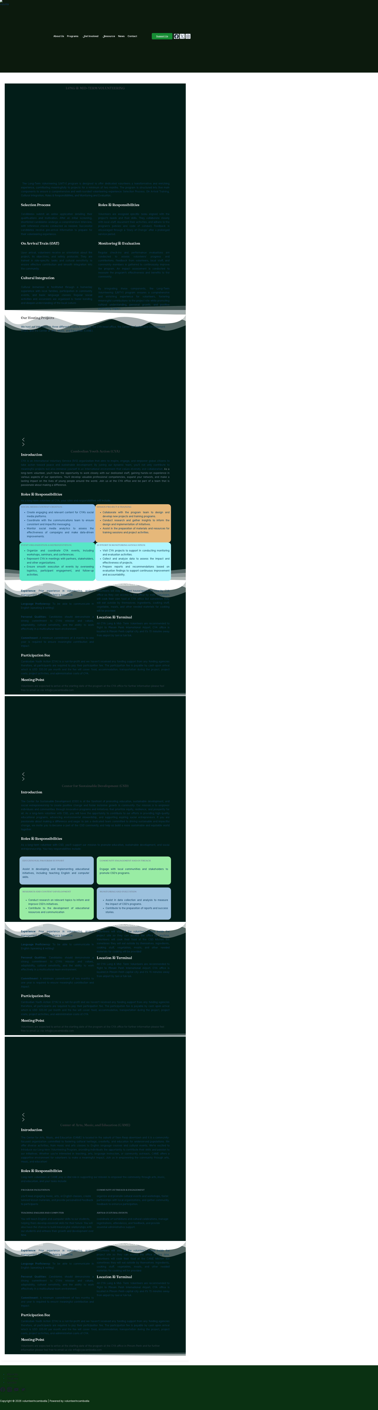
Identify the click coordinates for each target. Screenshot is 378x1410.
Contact (132, 36)
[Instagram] (187, 36)
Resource (109, 36)
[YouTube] (16, 1389)
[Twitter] (23, 1389)
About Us (58, 36)
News (121, 36)
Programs (12, 1378)
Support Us (162, 36)
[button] (95, 439)
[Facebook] (176, 36)
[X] (182, 36)
